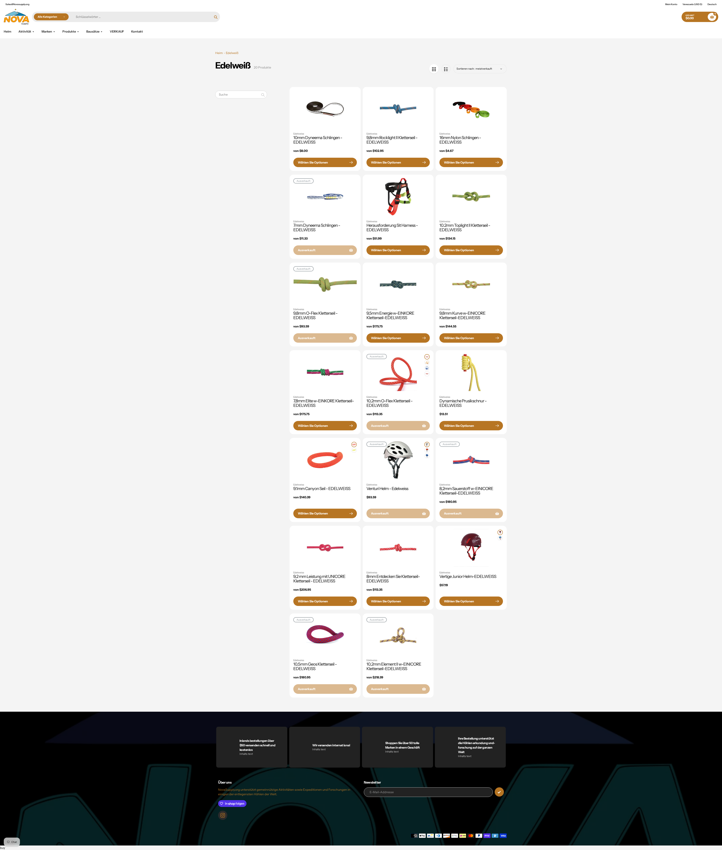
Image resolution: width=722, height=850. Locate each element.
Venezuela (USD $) (692, 4)
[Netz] (433, 68)
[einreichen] (499, 792)
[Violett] (427, 373)
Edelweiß (232, 53)
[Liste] (445, 68)
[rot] (427, 356)
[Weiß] (427, 444)
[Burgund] (500, 532)
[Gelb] (427, 362)
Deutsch (712, 4)
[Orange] (354, 444)
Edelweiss (298, 133)
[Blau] (427, 368)
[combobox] (241, 94)
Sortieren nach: (466, 68)
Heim (219, 53)
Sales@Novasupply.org (17, 4)
